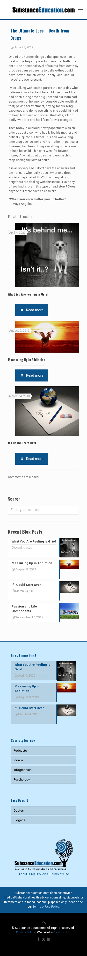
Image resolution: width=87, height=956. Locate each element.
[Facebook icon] (38, 939)
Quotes (19, 810)
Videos (18, 760)
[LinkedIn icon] (49, 939)
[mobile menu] (80, 10)
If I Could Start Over (22, 442)
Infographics (22, 770)
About (22, 874)
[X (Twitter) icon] (43, 939)
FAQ (32, 874)
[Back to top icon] (43, 922)
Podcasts (20, 750)
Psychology (22, 779)
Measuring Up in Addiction (26, 359)
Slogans (19, 820)
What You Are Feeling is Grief (28, 294)
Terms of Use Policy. (46, 906)
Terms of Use (59, 874)
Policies (42, 874)
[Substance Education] (43, 9)
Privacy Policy (25, 932)
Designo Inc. (62, 932)
